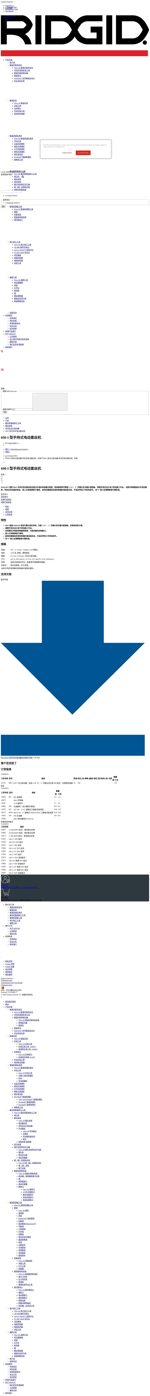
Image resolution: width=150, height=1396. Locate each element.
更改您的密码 (10, 16)
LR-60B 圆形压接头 (21, 247)
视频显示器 (22, 1023)
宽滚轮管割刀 (28, 1200)
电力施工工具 (15, 242)
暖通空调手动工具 (25, 1285)
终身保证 (13, 318)
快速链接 (8, 936)
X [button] (1, 479)
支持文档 (8, 512)
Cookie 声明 (9, 964)
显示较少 (4, 494)
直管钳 (21, 1213)
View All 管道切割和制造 (27, 1174)
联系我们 (8, 347)
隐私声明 (8, 961)
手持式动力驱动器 (25, 1126)
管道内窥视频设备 (21, 1017)
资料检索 (13, 321)
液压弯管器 (22, 1158)
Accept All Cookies (83, 152)
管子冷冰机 (22, 1277)
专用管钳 (21, 1248)
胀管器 (21, 1269)
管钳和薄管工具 (16, 918)
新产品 (12, 1359)
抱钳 (20, 1216)
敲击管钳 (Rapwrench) (27, 1224)
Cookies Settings (67, 152)
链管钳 (21, 1234)
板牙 (24, 1139)
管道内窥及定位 (16, 907)
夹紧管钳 (21, 1253)
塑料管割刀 (22, 1298)
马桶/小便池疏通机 (25, 1076)
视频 (7, 452)
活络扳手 (21, 1245)
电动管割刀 (22, 1295)
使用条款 (8, 972)
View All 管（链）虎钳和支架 (29, 1163)
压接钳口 (17, 1052)
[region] (75, 149)
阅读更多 (4, 497)
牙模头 (25, 1134)
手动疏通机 (22, 1081)
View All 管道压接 (21, 1039)
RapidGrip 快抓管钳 (26, 1218)
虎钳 (16, 285)
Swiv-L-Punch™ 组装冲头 (23, 250)
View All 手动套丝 (30, 1131)
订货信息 (8, 515)
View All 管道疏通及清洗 (23, 1068)
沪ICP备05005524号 (13, 990)
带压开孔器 (22, 1155)
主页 (7, 418)
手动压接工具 (19, 1060)
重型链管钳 (22, 1240)
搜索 (5, 412)
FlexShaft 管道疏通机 (22, 1097)
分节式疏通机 (19, 1089)
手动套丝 (21, 1129)
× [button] (1, 997)
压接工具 (17, 1041)
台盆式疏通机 (19, 1084)
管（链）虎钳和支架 (22, 1160)
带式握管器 (18, 283)
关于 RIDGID (10, 334)
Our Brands (9, 11)
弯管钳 (21, 1226)
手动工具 (17, 1070)
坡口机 (16, 1115)
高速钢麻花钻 (19, 301)
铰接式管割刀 (28, 1197)
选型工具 (17, 263)
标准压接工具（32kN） (27, 1047)
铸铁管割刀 (22, 1181)
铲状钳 (21, 1232)
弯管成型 (17, 215)
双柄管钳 (21, 1250)
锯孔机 (21, 1152)
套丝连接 (8, 426)
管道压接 (13, 910)
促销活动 (13, 313)
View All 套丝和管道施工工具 (25, 1113)
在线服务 (8, 315)
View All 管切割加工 (26, 1290)
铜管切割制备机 (24, 1303)
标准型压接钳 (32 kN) (26, 1057)
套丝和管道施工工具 (13, 423)
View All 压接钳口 (25, 1054)
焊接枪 (21, 1282)
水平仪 (16, 288)
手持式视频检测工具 (22, 1015)
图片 (16, 449)
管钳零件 (21, 1255)
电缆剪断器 (18, 258)
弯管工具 (21, 1263)
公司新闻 (13, 337)
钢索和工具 (18, 1107)
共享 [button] (3, 475)
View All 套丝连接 (25, 1121)
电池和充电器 (19, 1062)
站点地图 (8, 969)
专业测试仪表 (19, 1033)
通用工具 (13, 277)
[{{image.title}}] (11, 443)
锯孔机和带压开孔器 (22, 1147)
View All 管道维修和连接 (27, 1274)
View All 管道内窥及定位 (23, 1012)
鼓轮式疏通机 (19, 1086)
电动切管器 (22, 1184)
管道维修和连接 (20, 217)
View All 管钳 (23, 1211)
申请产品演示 (10, 331)
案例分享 (13, 342)
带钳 (20, 1242)
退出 (7, 19)
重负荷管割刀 (28, 1195)
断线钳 (16, 291)
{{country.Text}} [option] (11, 195)
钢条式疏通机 (19, 1092)
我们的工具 (9, 905)
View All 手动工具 (25, 1073)
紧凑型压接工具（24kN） (28, 1049)
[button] (75, 2)
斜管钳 (21, 1221)
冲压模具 (17, 255)
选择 (3, 207)
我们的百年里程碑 (17, 344)
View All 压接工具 (25, 1044)
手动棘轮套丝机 (29, 1136)
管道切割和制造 (20, 1171)
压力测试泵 (22, 1279)
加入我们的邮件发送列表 (19, 339)
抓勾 (20, 1078)
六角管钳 (21, 1229)
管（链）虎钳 (23, 1166)
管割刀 (21, 1187)
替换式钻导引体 (20, 299)
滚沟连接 (17, 1144)
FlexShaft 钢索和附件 (26, 1105)
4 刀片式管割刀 (29, 1192)
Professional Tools (11, 9)
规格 (7, 509)
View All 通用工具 (21, 280)
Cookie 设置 (9, 967)
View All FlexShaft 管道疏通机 (30, 1099)
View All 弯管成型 (25, 1261)
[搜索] (50, 402)
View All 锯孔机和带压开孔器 (29, 1150)
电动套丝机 (22, 1123)
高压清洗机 (18, 1094)
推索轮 (21, 1025)
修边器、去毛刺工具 (26, 1306)
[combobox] (11, 192)
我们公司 (8, 926)
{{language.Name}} (12, 203)
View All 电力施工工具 (22, 245)
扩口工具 (21, 1266)
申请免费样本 (15, 323)
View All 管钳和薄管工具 (23, 209)
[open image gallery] (19, 443)
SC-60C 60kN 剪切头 (22, 253)
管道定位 (17, 1028)
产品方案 (8, 1007)
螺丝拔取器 (18, 296)
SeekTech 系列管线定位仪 (24, 1031)
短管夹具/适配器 (24, 1142)
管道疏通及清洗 (16, 913)
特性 (7, 507)
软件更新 (13, 329)
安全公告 (13, 326)
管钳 (16, 212)
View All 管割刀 (29, 1189)
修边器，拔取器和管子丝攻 (29, 1176)
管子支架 (21, 1168)
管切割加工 (18, 220)
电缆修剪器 (18, 261)
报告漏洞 (8, 974)
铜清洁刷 (21, 1300)
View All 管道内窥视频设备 (28, 1020)
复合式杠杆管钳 (24, 1237)
